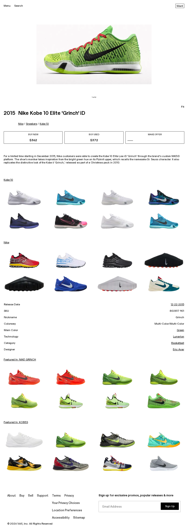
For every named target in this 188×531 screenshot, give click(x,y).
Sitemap (79, 517)
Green (180, 330)
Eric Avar (178, 349)
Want (180, 6)
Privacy (69, 495)
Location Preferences (67, 510)
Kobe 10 (44, 124)
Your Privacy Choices (66, 503)
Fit (182, 107)
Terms (56, 495)
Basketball (177, 343)
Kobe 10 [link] (8, 180)
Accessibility (60, 517)
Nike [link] (6, 242)
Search (18, 6)
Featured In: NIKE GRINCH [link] (20, 359)
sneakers (31, 124)
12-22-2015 (177, 304)
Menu (7, 6)
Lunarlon (178, 336)
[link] (24, 197)
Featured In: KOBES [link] (16, 422)
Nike (20, 124)
